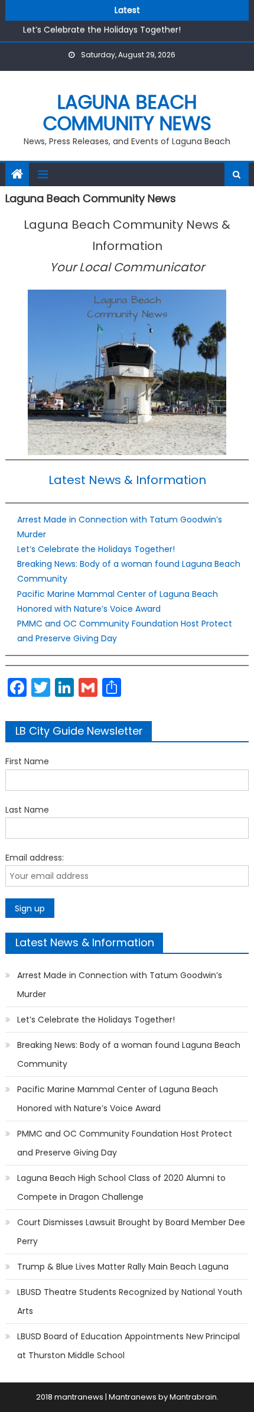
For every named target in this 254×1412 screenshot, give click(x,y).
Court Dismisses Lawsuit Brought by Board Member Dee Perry (131, 1231)
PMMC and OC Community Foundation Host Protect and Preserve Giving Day (124, 1143)
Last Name (27, 810)
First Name (27, 761)
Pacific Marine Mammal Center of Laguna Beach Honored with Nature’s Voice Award (117, 1098)
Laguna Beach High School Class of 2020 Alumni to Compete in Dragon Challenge (121, 1187)
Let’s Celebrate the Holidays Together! (102, 28)
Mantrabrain (193, 1397)
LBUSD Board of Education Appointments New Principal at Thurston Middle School (128, 1345)
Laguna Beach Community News (127, 113)
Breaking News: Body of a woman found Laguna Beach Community (128, 1054)
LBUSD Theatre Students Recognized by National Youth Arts (129, 1301)
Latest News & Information (127, 480)
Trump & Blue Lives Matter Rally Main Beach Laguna (123, 1267)
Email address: (34, 858)
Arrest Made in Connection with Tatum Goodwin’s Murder (119, 984)
